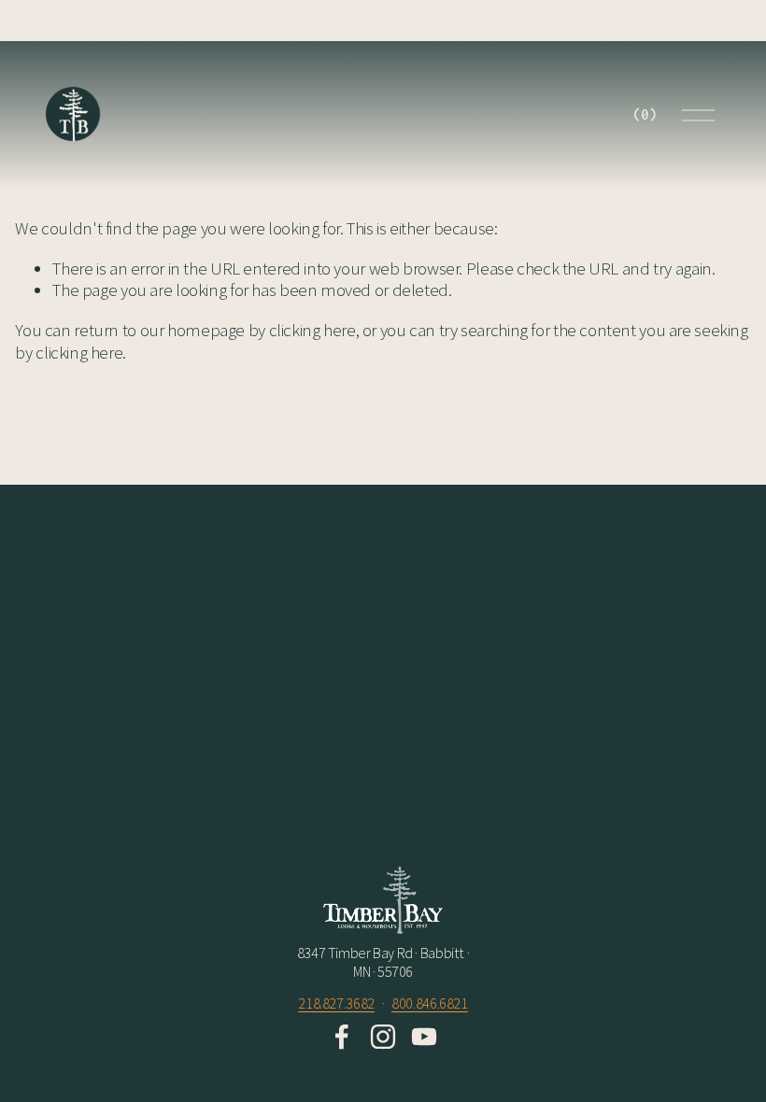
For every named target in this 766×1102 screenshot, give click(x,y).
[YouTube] (424, 1037)
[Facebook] (342, 1037)
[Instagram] (383, 1037)
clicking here (312, 329)
